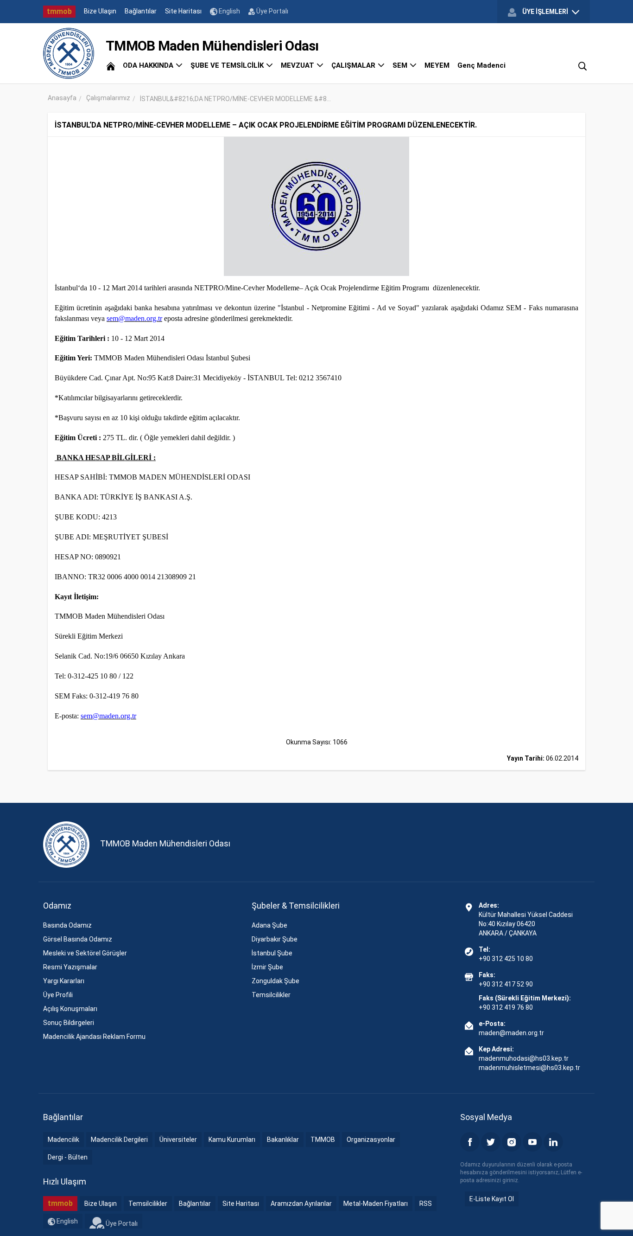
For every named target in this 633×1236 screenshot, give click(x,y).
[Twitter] (490, 1142)
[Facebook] (470, 1142)
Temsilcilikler (271, 995)
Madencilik (63, 1139)
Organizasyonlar (371, 1139)
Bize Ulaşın (100, 11)
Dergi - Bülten (68, 1157)
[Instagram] (511, 1142)
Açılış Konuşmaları (70, 1008)
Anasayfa (62, 98)
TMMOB (322, 1139)
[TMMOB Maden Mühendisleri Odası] (68, 53)
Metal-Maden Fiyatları (375, 1203)
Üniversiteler (178, 1139)
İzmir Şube (267, 967)
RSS (425, 1203)
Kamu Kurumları (232, 1139)
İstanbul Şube (272, 953)
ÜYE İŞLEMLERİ (545, 11)
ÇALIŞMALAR (354, 65)
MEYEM (436, 65)
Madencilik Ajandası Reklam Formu (94, 1036)
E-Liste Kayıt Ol (491, 1199)
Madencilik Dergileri (119, 1139)
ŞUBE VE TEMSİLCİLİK (228, 65)
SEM (400, 65)
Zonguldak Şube (275, 981)
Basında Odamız (67, 925)
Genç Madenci (481, 65)
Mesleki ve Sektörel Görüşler (85, 953)
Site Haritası (183, 11)
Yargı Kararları (63, 981)
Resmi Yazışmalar (70, 967)
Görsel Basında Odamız (77, 939)
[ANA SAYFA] (110, 65)
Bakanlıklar (283, 1139)
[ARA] (582, 65)
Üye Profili (58, 995)
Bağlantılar (141, 11)
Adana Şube (269, 925)
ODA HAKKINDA (149, 65)
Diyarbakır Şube (275, 939)
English (228, 11)
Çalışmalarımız (108, 98)
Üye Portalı (271, 11)
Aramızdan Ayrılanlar (301, 1203)
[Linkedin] (553, 1142)
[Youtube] (532, 1142)
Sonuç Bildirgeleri (68, 1022)
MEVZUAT (298, 65)
